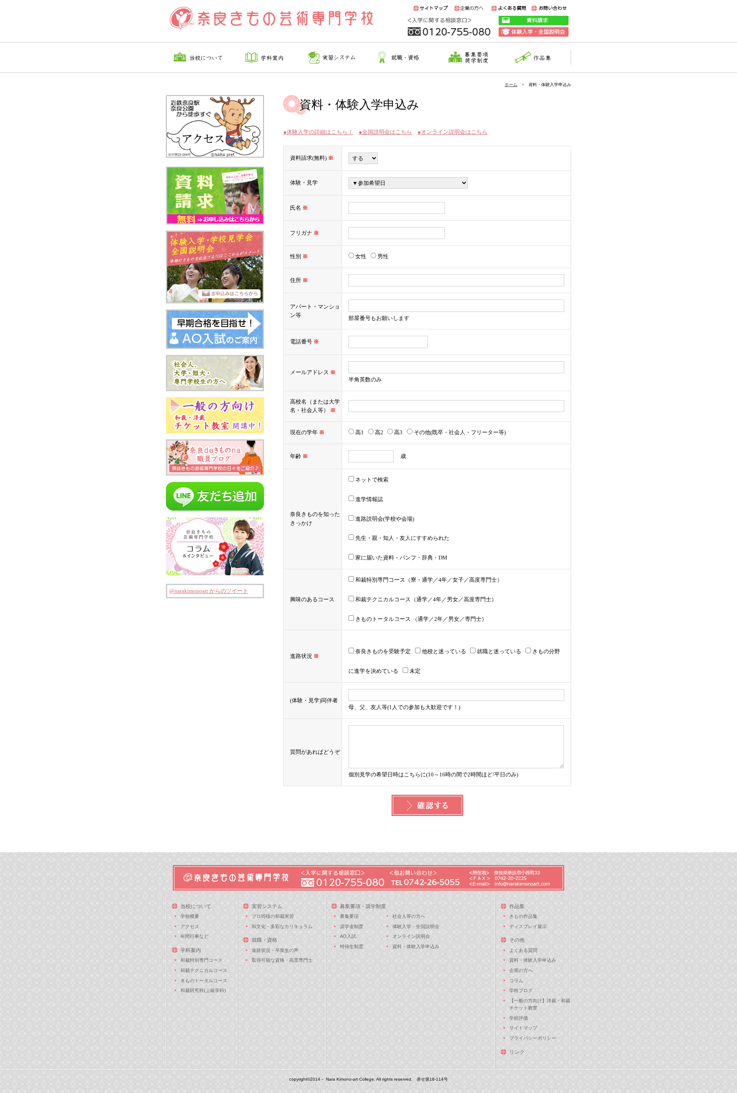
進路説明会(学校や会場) (384, 519)
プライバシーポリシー (532, 1038)
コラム (516, 980)
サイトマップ (523, 1027)
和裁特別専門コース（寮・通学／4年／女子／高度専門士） (428, 580)
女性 (361, 256)
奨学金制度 (351, 926)
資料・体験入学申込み (415, 946)
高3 (398, 432)
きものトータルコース (203, 980)
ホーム (511, 84)
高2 (379, 432)
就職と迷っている (498, 651)
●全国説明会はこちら (385, 132)
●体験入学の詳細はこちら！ (318, 132)
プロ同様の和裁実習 (273, 916)
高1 (359, 432)
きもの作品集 (523, 916)
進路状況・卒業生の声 (275, 950)
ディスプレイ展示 (528, 926)
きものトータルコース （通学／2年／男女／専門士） (420, 619)
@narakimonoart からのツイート (208, 591)
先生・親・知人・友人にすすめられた (402, 538)
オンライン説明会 (411, 936)
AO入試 (348, 936)
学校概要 (189, 916)
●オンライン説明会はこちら (452, 132)
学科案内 (190, 950)
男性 (382, 256)
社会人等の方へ (408, 916)
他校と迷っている (443, 651)
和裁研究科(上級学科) (203, 990)
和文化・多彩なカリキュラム (282, 926)
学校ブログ (521, 990)
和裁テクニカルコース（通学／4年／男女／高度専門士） (425, 599)
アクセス (189, 926)
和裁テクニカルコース (203, 970)
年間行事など (194, 936)
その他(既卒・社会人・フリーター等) (459, 432)
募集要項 (349, 916)
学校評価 (518, 1018)
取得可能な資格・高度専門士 (282, 960)
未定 (414, 671)
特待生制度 (351, 946)
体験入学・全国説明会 (415, 926)
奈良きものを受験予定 (382, 651)
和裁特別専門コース (201, 960)
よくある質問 (523, 950)
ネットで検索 (371, 479)
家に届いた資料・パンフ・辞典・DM (400, 557)
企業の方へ (521, 970)
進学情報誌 (368, 499)
